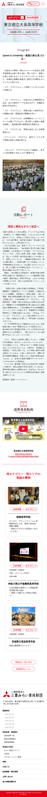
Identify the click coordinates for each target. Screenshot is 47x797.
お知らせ (6, 767)
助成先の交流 (8, 747)
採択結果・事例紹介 (10, 732)
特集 (4, 762)
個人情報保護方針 (9, 782)
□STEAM (23, 63)
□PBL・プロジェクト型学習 (19, 573)
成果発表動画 (9, 742)
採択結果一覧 (9, 736)
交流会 (6, 754)
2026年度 (17, 509)
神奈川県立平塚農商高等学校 (23, 583)
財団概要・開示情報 (10, 772)
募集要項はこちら (23, 669)
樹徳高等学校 (23, 517)
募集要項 (6, 711)
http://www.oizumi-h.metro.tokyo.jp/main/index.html (24, 455)
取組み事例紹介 (10, 739)
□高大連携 (13, 576)
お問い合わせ (8, 777)
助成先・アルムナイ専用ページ (33, 3)
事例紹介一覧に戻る (23, 662)
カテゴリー (31, 509)
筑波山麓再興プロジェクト (20, 645)
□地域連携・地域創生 (16, 570)
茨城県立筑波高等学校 (23, 641)
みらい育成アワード (11, 750)
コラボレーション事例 (12, 757)
